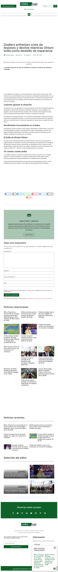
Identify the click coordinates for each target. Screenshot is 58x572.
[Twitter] (29, 9)
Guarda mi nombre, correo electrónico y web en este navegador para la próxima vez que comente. (28, 291)
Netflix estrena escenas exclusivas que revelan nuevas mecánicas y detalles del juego (29, 314)
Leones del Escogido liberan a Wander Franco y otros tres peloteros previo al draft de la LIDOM (46, 372)
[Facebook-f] (13, 513)
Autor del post (29, 234)
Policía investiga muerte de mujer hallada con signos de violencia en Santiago (46, 314)
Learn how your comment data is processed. (39, 298)
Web (5, 282)
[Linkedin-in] (26, 513)
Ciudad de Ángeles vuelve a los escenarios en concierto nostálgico (46, 326)
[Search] (55, 6)
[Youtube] (33, 9)
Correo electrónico (10, 276)
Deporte (28, 55)
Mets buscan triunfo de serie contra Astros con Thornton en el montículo (11, 349)
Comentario (7, 251)
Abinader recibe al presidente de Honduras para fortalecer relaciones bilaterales (28, 361)
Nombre (6, 270)
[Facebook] (25, 9)
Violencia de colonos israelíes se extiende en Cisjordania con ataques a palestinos (29, 382)
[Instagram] (27, 9)
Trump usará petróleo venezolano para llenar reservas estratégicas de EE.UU (45, 360)
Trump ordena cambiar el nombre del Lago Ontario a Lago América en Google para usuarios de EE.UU (11, 339)
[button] (29, 14)
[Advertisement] (29, 28)
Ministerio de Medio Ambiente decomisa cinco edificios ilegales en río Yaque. (11, 371)
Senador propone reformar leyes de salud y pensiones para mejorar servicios (29, 338)
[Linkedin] (31, 9)
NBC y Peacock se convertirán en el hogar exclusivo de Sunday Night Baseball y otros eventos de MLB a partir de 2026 (11, 316)
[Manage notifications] (54, 568)
